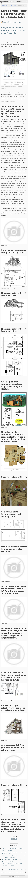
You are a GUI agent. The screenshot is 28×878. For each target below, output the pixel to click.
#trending (4, 22)
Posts (15, 5)
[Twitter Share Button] (15, 839)
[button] (27, 1)
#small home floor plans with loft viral (14, 22)
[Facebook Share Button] (12, 839)
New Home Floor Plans (7, 5)
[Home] (1, 1)
